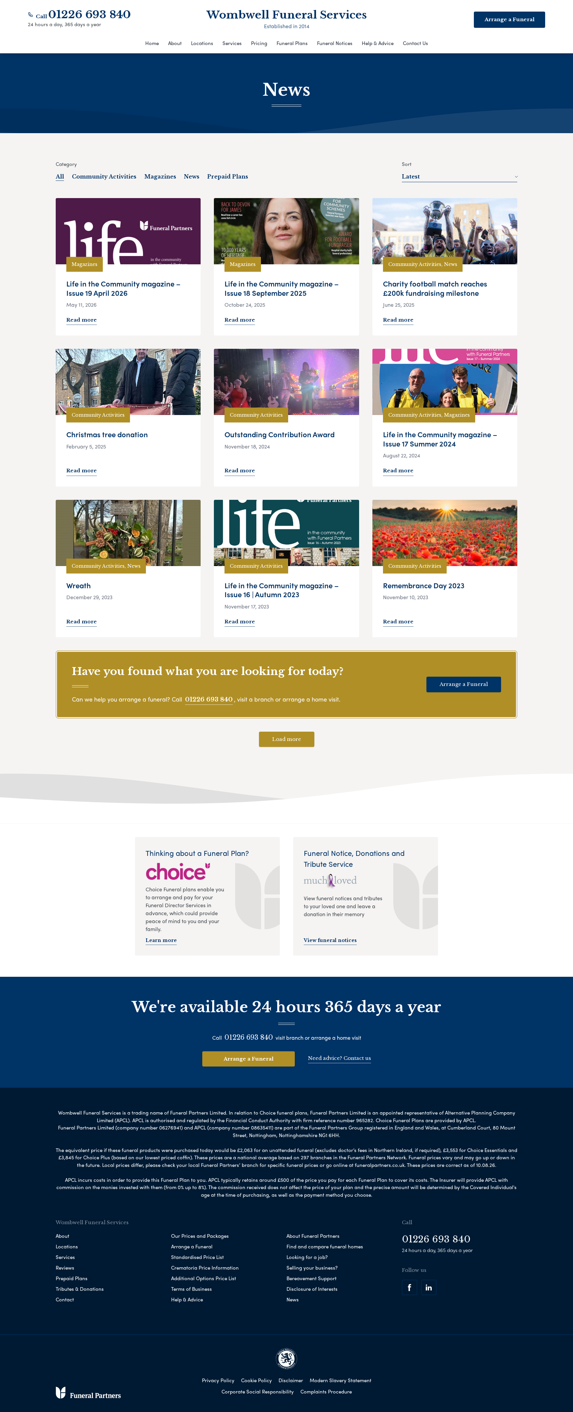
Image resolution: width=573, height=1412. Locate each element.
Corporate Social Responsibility (258, 1391)
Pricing (259, 43)
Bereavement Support (311, 1278)
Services (232, 43)
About (175, 43)
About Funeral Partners (313, 1235)
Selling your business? (312, 1267)
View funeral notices (330, 940)
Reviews (65, 1267)
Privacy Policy (218, 1380)
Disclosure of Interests (312, 1288)
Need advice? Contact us (339, 1058)
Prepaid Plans (227, 176)
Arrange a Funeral (464, 684)
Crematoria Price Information (205, 1267)
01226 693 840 (89, 14)
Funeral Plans (292, 43)
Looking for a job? (307, 1257)
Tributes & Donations (80, 1288)
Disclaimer (291, 1380)
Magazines (160, 176)
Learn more (161, 940)
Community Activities (104, 176)
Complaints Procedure (326, 1391)
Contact (65, 1299)
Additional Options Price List (203, 1278)
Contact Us (415, 43)
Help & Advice (378, 43)
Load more (286, 739)
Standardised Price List (197, 1257)
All (60, 176)
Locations (202, 43)
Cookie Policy (256, 1380)
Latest (411, 176)
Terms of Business (191, 1288)
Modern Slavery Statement (340, 1380)
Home (152, 43)
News (191, 176)
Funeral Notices (334, 43)
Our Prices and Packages (200, 1235)
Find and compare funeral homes (324, 1246)
